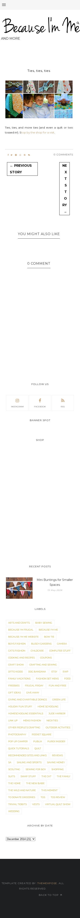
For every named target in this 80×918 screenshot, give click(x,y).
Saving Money (56, 762)
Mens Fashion (32, 720)
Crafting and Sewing (43, 664)
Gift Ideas (14, 692)
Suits (11, 776)
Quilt (37, 748)
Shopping (57, 769)
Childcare (37, 650)
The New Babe (35, 783)
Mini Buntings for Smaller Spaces (55, 582)
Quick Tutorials (18, 748)
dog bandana (37, 671)
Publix (37, 741)
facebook (40, 406)
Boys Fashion (17, 643)
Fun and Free (57, 685)
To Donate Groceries (21, 797)
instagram (17, 406)
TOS (43, 797)
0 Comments (63, 154)
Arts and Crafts (19, 622)
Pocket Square (41, 734)
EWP (65, 671)
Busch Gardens (41, 643)
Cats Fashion (16, 650)
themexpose (47, 883)
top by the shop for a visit (37, 132)
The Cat (46, 776)
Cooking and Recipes (21, 657)
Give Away (32, 692)
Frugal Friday (34, 685)
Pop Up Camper (18, 741)
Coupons (46, 657)
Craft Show (16, 664)
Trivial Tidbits (17, 804)
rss (63, 406)
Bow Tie (49, 636)
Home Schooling (48, 706)
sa (9, 762)
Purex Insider (56, 741)
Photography (17, 734)
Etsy (54, 671)
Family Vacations (19, 678)
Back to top (49, 894)
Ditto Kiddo (15, 671)
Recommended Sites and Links (27, 755)
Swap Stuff (28, 776)
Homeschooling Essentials (25, 713)
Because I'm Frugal (20, 629)
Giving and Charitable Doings (27, 699)
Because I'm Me (48, 629)
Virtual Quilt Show (57, 804)
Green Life (59, 699)
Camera (62, 643)
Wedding (13, 811)
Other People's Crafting (24, 727)
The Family (63, 776)
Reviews (57, 755)
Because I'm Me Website (23, 636)
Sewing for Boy (36, 769)
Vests (36, 804)
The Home (14, 783)
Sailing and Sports (29, 762)
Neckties (52, 720)
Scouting (14, 769)
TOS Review (58, 797)
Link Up (13, 720)
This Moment (49, 790)
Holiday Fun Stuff (20, 706)
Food (67, 678)
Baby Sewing (43, 622)
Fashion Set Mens (47, 678)
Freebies (13, 685)
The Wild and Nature (22, 790)
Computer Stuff (60, 650)
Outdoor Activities (58, 727)
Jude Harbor (57, 713)
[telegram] (16, 155)
